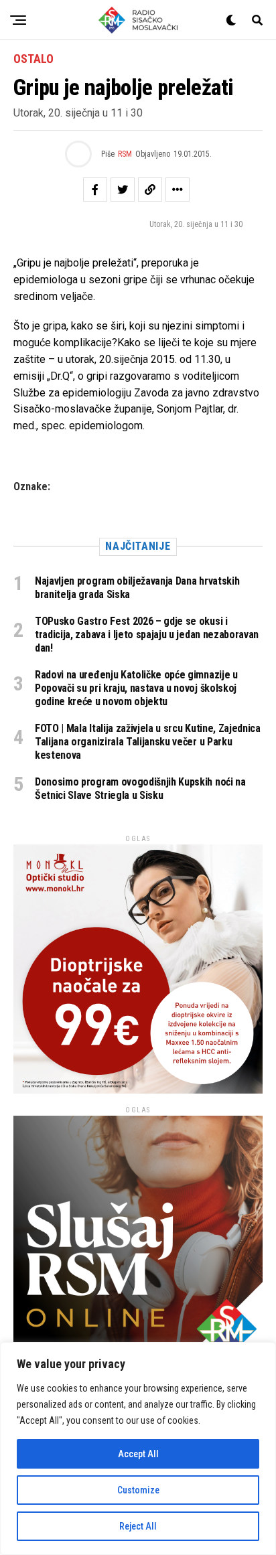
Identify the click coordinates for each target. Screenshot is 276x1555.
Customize (138, 1490)
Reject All (138, 1526)
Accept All (138, 1454)
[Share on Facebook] (95, 189)
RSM (125, 154)
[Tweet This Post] (123, 189)
